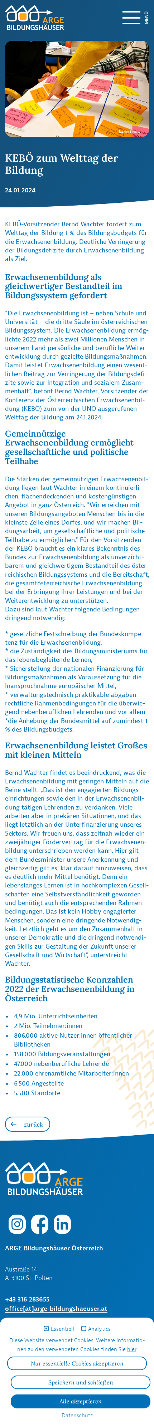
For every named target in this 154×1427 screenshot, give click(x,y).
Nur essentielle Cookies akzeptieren (77, 1363)
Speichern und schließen (80, 1382)
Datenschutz (77, 1415)
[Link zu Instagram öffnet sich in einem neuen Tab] (17, 1223)
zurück (33, 1124)
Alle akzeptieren (80, 1401)
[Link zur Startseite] (29, 17)
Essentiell (62, 1329)
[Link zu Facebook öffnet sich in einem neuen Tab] (39, 1223)
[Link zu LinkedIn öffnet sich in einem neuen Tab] (62, 1223)
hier (131, 1349)
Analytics (99, 1329)
